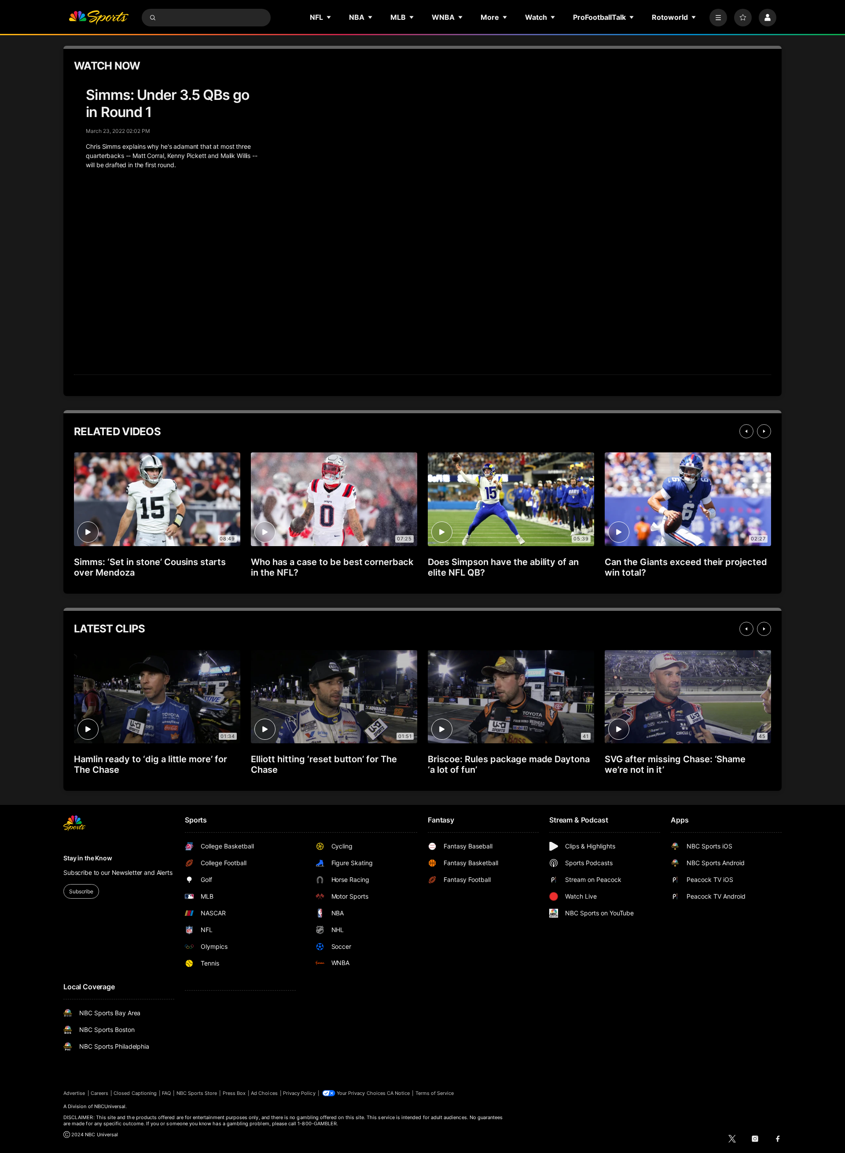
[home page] (99, 17)
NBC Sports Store (196, 1093)
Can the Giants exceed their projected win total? (686, 567)
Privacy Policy (299, 1093)
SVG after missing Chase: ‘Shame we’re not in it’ (675, 764)
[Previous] (746, 431)
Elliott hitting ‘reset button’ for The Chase (324, 764)
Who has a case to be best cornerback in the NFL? (332, 567)
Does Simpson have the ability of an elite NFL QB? (503, 567)
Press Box (234, 1093)
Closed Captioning (135, 1093)
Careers (99, 1093)
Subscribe (81, 891)
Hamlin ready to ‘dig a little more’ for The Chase (150, 764)
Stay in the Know (87, 858)
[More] (718, 17)
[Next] (764, 431)
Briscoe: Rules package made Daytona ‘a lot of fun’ (509, 764)
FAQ (166, 1093)
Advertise (74, 1093)
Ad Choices (264, 1093)
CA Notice (398, 1093)
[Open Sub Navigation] (329, 17)
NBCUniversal (110, 1106)
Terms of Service (434, 1093)
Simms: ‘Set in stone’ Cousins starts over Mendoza (150, 567)
